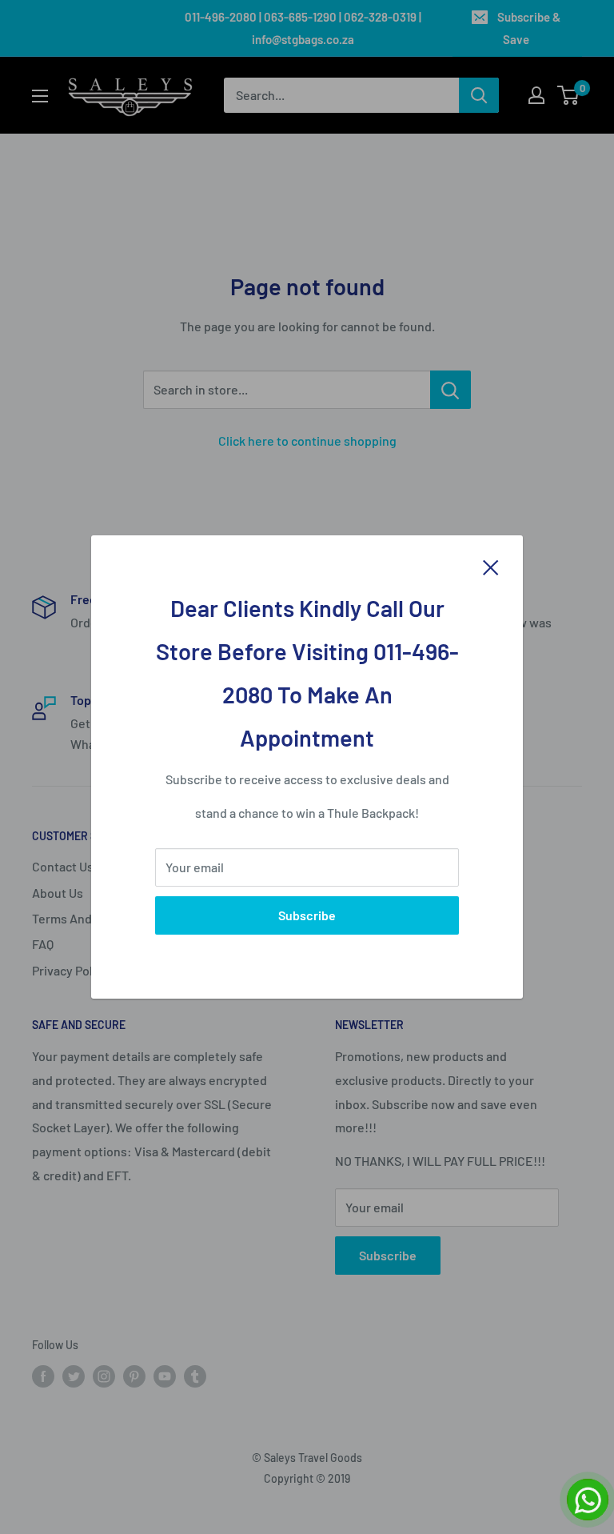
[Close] (491, 567)
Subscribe (307, 915)
